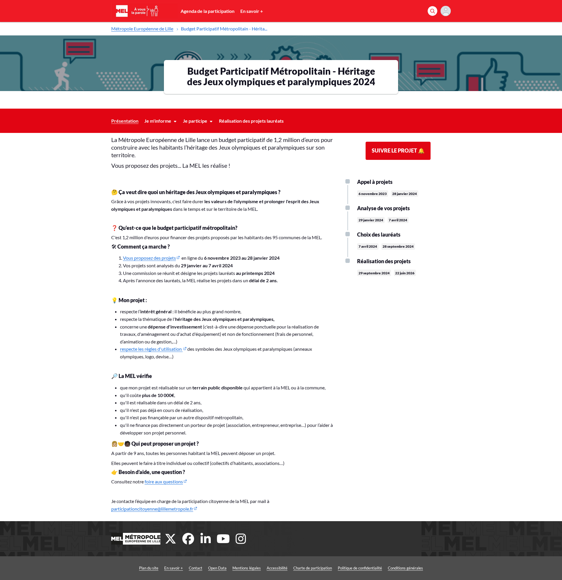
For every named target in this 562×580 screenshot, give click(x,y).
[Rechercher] (432, 11)
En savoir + (251, 11)
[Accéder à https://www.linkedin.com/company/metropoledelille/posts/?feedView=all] (205, 539)
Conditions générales (405, 568)
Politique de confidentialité (360, 568)
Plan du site (148, 568)
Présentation (124, 121)
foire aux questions (164, 481)
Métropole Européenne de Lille (142, 28)
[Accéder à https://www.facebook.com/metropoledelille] (188, 539)
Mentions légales (246, 568)
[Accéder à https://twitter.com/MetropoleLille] (170, 539)
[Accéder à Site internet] (135, 539)
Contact (195, 568)
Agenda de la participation (207, 11)
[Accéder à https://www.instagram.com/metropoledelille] (241, 539)
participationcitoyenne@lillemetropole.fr (152, 508)
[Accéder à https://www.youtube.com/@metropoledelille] (223, 539)
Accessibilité (277, 568)
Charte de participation (312, 568)
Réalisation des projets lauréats (251, 121)
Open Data (217, 568)
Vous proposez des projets (149, 258)
